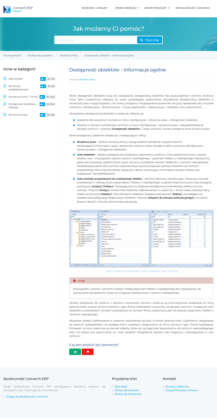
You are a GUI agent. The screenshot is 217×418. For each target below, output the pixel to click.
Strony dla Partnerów (128, 394)
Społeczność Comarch (193, 8)
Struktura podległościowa (18, 87)
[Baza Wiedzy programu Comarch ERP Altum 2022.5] (18, 9)
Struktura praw (18, 114)
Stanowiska (15, 78)
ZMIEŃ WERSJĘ (125, 8)
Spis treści (121, 386)
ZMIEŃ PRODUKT (155, 8)
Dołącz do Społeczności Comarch (27, 396)
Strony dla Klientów (127, 390)
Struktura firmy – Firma (23, 96)
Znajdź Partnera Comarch (182, 390)
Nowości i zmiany (95, 8)
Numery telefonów (177, 386)
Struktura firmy (87, 79)
